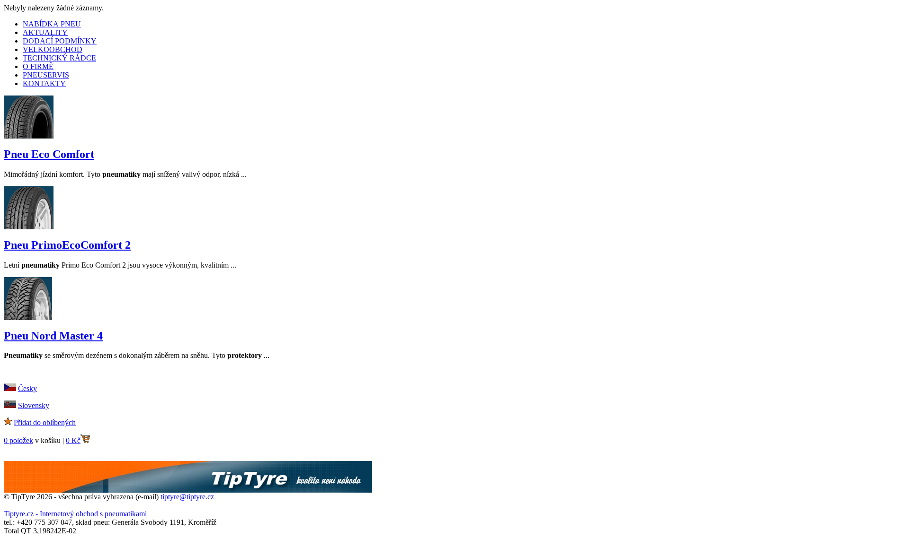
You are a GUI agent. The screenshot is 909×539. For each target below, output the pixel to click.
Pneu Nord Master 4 (53, 336)
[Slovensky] (10, 405)
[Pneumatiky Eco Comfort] (28, 136)
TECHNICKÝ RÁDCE (59, 58)
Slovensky (33, 405)
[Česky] (10, 388)
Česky (27, 388)
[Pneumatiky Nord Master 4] (28, 317)
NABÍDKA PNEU (52, 24)
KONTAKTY (44, 83)
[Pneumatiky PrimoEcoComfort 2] (28, 227)
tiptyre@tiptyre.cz (187, 497)
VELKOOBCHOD (52, 49)
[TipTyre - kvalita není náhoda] (188, 490)
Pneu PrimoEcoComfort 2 (67, 245)
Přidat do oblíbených (45, 422)
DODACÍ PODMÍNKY (60, 41)
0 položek (18, 440)
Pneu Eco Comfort (49, 154)
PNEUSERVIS (46, 75)
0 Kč (73, 440)
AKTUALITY (45, 32)
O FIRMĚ (38, 66)
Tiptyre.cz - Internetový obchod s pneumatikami (75, 514)
